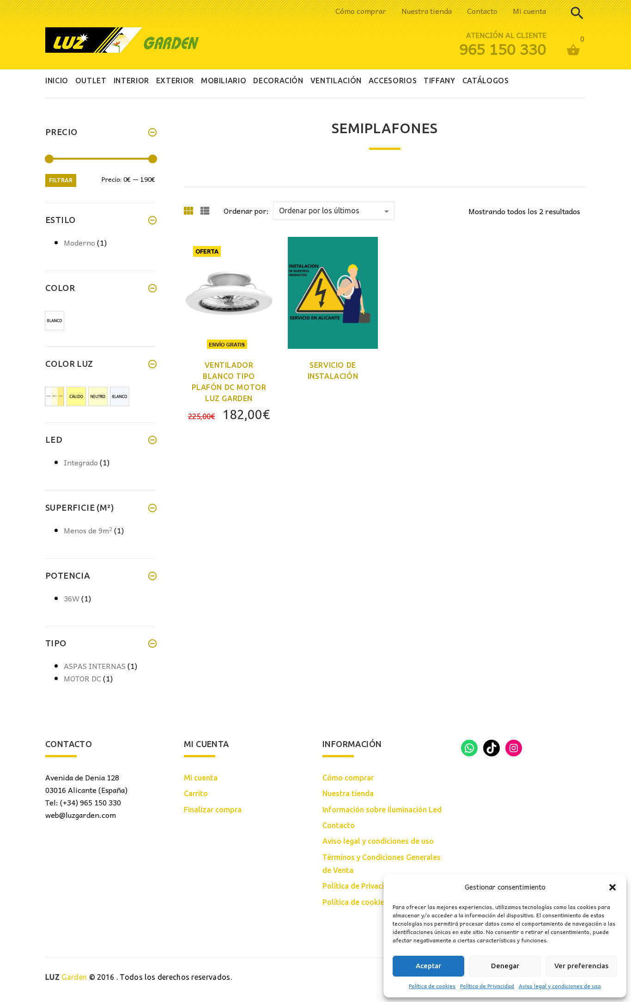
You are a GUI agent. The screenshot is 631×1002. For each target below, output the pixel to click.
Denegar (505, 966)
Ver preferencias (581, 966)
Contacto (482, 11)
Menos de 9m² (88, 530)
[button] (612, 887)
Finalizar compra (213, 809)
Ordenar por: (246, 210)
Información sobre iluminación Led (382, 809)
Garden (66, 977)
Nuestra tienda (426, 11)
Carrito (196, 793)
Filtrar (61, 180)
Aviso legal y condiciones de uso (560, 985)
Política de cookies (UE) (363, 902)
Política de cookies (432, 985)
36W (71, 598)
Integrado (81, 462)
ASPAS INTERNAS (95, 666)
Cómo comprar (360, 11)
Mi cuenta (529, 11)
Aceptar (428, 966)
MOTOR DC (82, 678)
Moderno (79, 242)
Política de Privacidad (487, 985)
